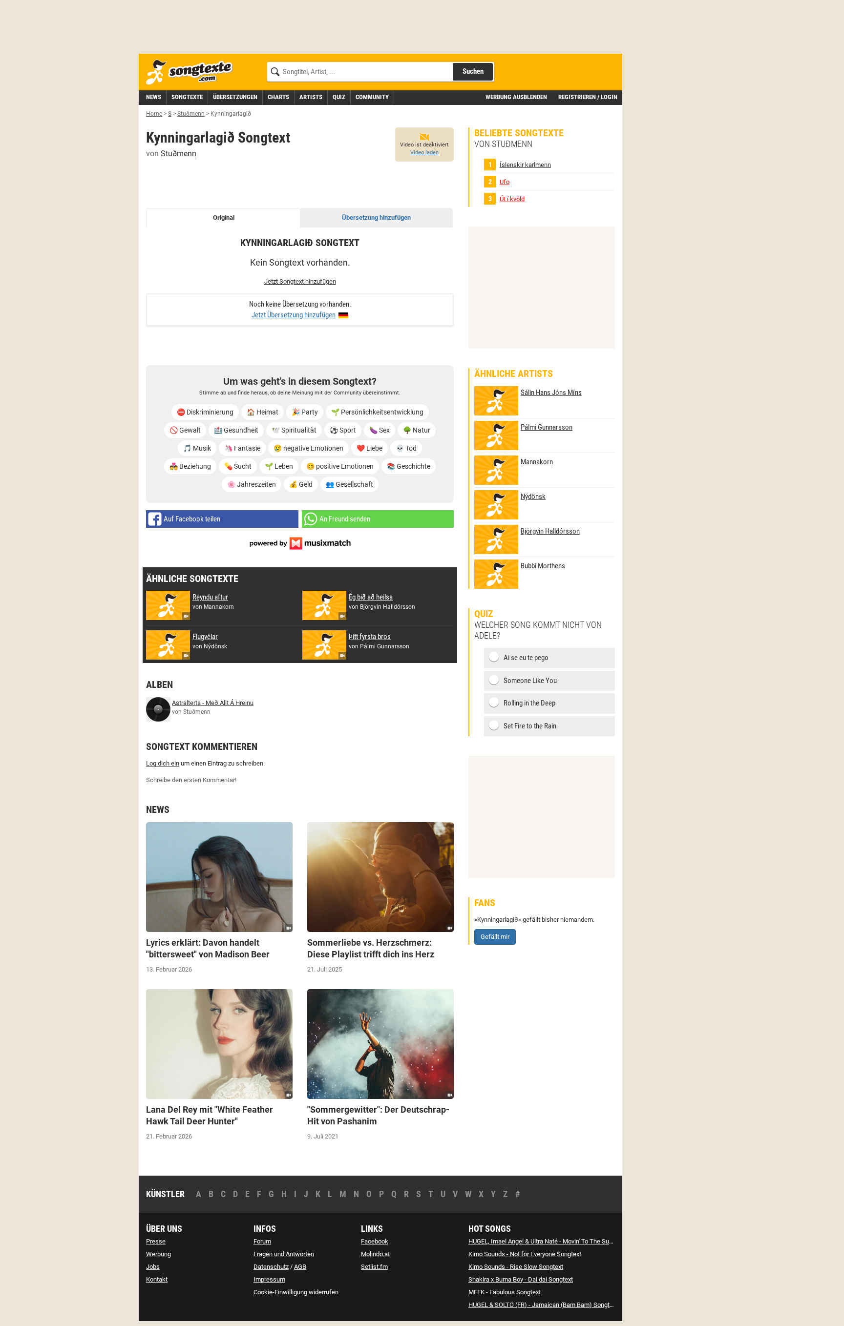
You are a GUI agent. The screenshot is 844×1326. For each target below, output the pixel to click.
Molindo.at (375, 1254)
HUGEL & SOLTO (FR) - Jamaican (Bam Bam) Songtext (543, 1304)
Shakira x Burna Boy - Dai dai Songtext (520, 1279)
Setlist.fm (374, 1266)
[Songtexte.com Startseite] (192, 72)
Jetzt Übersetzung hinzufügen (294, 315)
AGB (300, 1266)
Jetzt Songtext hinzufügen (300, 281)
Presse (156, 1241)
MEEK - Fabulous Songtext (504, 1292)
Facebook (374, 1241)
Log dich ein (162, 763)
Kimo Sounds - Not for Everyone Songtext (524, 1254)
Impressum (269, 1279)
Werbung (158, 1254)
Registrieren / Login (587, 97)
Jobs (153, 1266)
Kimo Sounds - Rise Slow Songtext (515, 1266)
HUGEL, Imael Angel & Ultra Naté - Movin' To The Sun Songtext (553, 1241)
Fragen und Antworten (283, 1254)
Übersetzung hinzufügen (376, 217)
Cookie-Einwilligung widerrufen (295, 1292)
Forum (262, 1241)
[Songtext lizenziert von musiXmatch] (300, 542)
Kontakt (157, 1279)
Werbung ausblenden (516, 97)
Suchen (473, 71)
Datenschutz (271, 1266)
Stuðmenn (178, 153)
